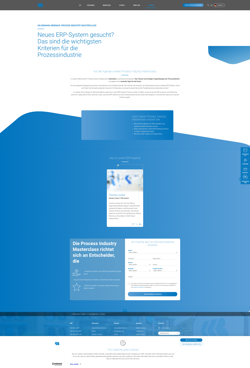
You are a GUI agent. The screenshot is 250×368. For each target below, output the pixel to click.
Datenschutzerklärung (139, 287)
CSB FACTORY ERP (75, 331)
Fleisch (94, 331)
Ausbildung (139, 331)
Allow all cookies (191, 340)
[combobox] (169, 333)
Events (116, 334)
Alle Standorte (165, 328)
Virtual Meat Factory (120, 328)
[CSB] (40, 5)
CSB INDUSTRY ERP (76, 334)
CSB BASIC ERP (74, 328)
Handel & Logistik (97, 334)
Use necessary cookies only (191, 344)
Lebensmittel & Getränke (99, 328)
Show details (74, 364)
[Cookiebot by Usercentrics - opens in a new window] (57, 364)
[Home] (80, 5)
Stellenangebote (141, 328)
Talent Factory (140, 334)
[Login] (211, 5)
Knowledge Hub (119, 331)
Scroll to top (125, 310)
